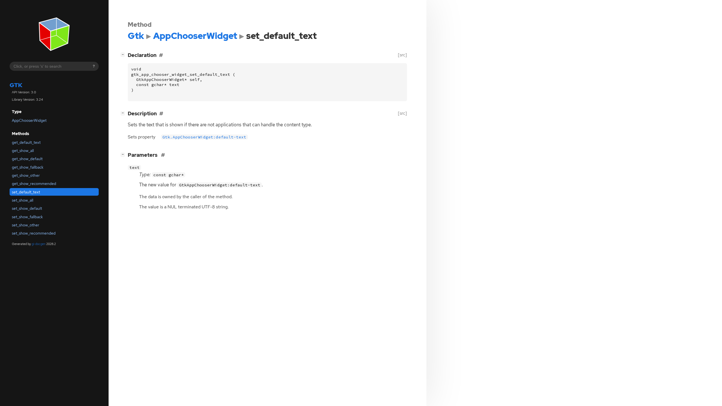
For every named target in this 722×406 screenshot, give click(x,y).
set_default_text (26, 192)
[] (123, 54)
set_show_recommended (34, 233)
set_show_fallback (27, 216)
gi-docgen (38, 244)
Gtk (16, 85)
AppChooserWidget (29, 120)
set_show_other (25, 225)
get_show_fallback (27, 167)
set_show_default (27, 208)
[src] (402, 55)
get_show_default (27, 158)
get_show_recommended (34, 183)
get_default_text (26, 142)
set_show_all (22, 200)
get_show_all (23, 150)
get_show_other (26, 175)
